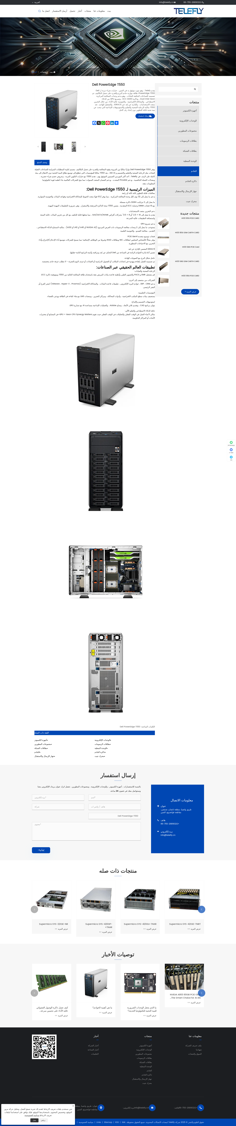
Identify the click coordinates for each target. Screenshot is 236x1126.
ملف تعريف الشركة (193, 1045)
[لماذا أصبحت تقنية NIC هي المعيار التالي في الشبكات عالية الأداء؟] (184, 983)
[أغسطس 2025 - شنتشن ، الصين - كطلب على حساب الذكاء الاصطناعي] (140, 983)
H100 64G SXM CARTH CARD (187, 261)
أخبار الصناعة (93, 1049)
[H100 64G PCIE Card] (163, 252)
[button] (201, 909)
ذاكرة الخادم (191, 181)
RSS (117, 1122)
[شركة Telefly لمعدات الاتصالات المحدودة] (188, 11)
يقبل (34, 1120)
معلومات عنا (99, 11)
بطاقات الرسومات (188, 140)
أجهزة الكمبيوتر (190, 110)
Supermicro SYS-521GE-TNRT (140, 924)
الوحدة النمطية (190, 161)
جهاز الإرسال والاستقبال (186, 191)
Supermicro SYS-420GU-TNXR (51, 924)
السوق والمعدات (195, 1054)
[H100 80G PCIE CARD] (163, 223)
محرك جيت (191, 201)
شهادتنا (199, 1049)
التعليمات (95, 1054)
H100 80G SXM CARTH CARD (187, 232)
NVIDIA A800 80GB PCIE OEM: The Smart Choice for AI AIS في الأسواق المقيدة (96, 996)
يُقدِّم (41, 850)
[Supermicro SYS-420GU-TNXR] (51, 899)
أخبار (80, 11)
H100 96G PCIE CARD (190, 276)
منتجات (87, 11)
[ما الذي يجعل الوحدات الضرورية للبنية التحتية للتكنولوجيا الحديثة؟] (51, 983)
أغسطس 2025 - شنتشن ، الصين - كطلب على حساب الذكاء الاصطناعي (140, 1009)
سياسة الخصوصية (86, 1122)
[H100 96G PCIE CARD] (163, 280)
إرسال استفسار (143, 116)
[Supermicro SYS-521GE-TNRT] (140, 899)
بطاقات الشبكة (190, 151)
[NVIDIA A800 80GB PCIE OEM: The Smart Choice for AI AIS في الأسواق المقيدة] (95, 977)
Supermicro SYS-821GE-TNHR (185, 924)
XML (124, 1122)
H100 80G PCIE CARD (190, 218)
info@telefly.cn (166, 2)
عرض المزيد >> (194, 929)
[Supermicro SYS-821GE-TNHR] (184, 899)
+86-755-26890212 (193, 2)
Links (98, 1122)
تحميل (72, 11)
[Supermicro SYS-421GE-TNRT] (95, 899)
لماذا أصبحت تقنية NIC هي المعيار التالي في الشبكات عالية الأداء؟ (185, 1009)
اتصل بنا (46, 11)
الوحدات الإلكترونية (188, 120)
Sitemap (108, 1122)
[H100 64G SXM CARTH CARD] (163, 266)
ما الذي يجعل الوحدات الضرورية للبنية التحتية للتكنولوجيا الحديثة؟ (53, 1009)
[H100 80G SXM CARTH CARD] (163, 237)
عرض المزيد (191, 291)
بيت (109, 11)
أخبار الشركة (93, 1045)
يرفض (43, 1120)
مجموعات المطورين (187, 130)
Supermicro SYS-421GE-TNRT (96, 924)
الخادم (34, 72)
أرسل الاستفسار (59, 11)
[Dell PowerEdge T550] (43, 146)
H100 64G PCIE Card (190, 247)
